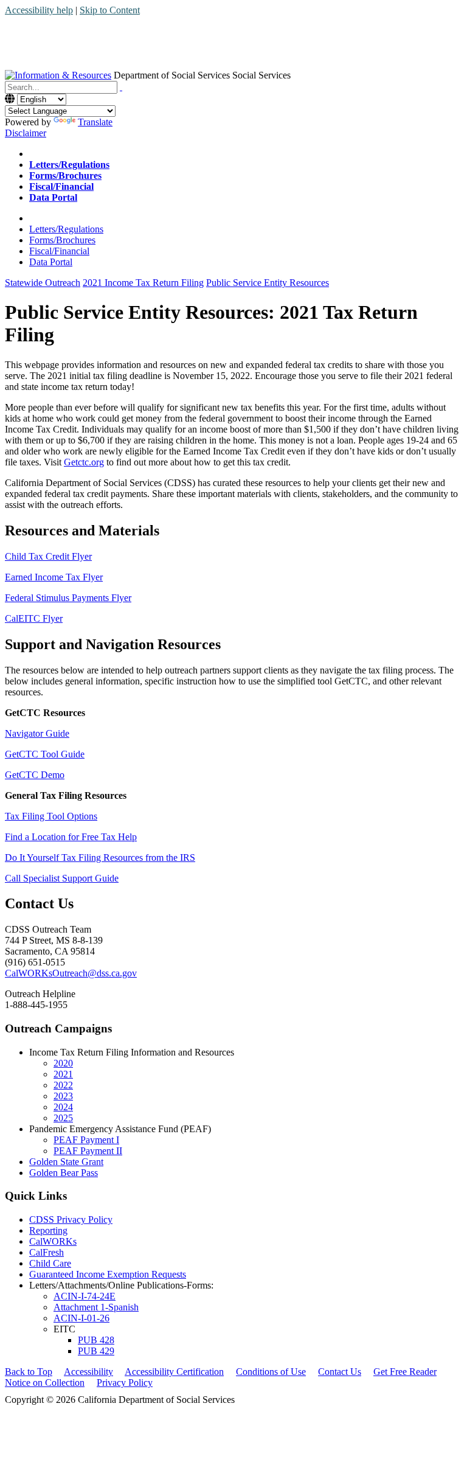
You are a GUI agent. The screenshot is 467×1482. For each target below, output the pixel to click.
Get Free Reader (405, 1371)
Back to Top (28, 1371)
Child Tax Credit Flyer (48, 556)
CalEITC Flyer (34, 618)
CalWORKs (53, 1241)
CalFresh (46, 1252)
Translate (95, 122)
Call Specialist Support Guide (62, 878)
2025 (63, 1118)
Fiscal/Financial (59, 251)
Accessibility (88, 1371)
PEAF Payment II (88, 1151)
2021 (63, 1074)
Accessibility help (39, 10)
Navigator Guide (37, 733)
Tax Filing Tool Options (51, 816)
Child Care (50, 1263)
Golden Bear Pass (63, 1172)
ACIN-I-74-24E (85, 1296)
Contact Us (339, 1371)
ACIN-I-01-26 (81, 1318)
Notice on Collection (45, 1382)
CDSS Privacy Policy (70, 1219)
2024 (63, 1107)
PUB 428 (96, 1340)
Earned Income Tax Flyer (54, 577)
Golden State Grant (66, 1162)
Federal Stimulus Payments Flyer (68, 598)
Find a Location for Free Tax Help (71, 837)
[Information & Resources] (58, 75)
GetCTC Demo (34, 775)
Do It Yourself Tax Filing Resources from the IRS (100, 857)
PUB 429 (96, 1351)
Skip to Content (110, 10)
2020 (63, 1063)
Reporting (48, 1230)
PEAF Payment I (86, 1140)
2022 (63, 1085)
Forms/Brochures (62, 240)
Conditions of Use (271, 1371)
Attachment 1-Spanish (96, 1307)
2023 (63, 1096)
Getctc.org (84, 462)
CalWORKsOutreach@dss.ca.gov (71, 973)
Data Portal (50, 262)
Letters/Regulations (66, 229)
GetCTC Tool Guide (45, 754)
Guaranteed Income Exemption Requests (107, 1274)
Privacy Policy (125, 1382)
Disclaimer (25, 133)
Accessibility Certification (174, 1371)
